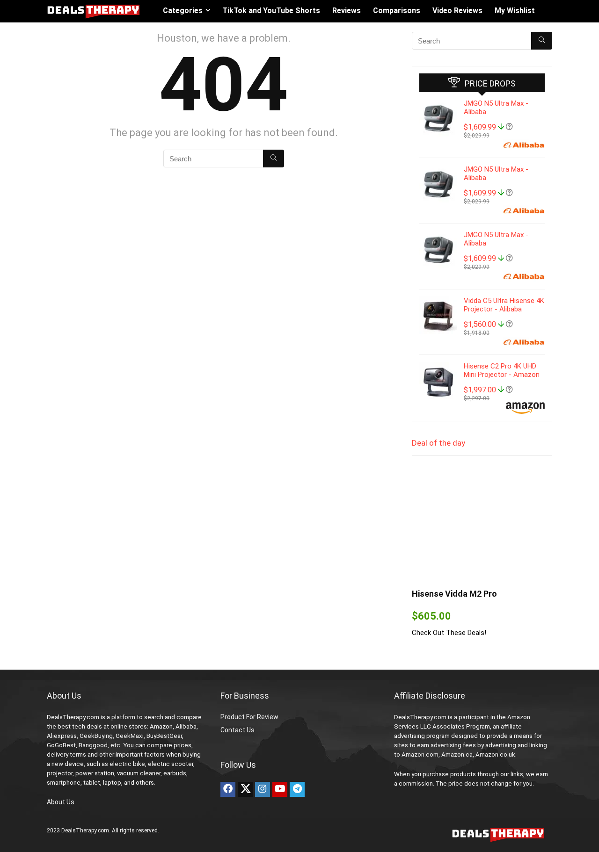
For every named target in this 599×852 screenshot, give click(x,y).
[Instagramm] (262, 789)
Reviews (346, 10)
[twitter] (245, 789)
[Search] (273, 158)
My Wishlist (515, 10)
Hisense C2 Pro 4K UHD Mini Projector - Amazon (502, 370)
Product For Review (249, 717)
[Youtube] (279, 789)
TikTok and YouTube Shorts (271, 10)
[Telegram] (297, 789)
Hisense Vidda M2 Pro (454, 594)
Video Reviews (457, 10)
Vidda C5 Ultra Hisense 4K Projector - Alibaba (504, 304)
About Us (60, 802)
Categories (183, 10)
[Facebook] (227, 789)
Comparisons (396, 10)
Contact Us (237, 730)
